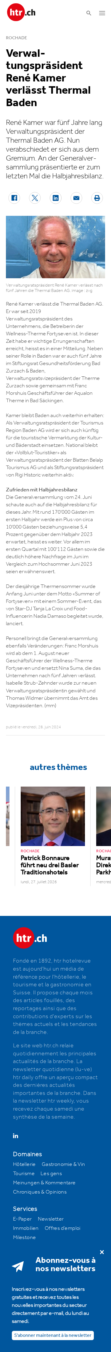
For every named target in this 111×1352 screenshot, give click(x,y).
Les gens (51, 1173)
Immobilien (26, 1228)
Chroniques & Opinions (40, 1192)
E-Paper (22, 1219)
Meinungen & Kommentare (44, 1183)
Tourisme (24, 1173)
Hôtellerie (24, 1164)
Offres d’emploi (63, 1228)
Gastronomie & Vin (63, 1164)
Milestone (24, 1237)
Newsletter (51, 1219)
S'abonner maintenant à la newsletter (52, 1335)
